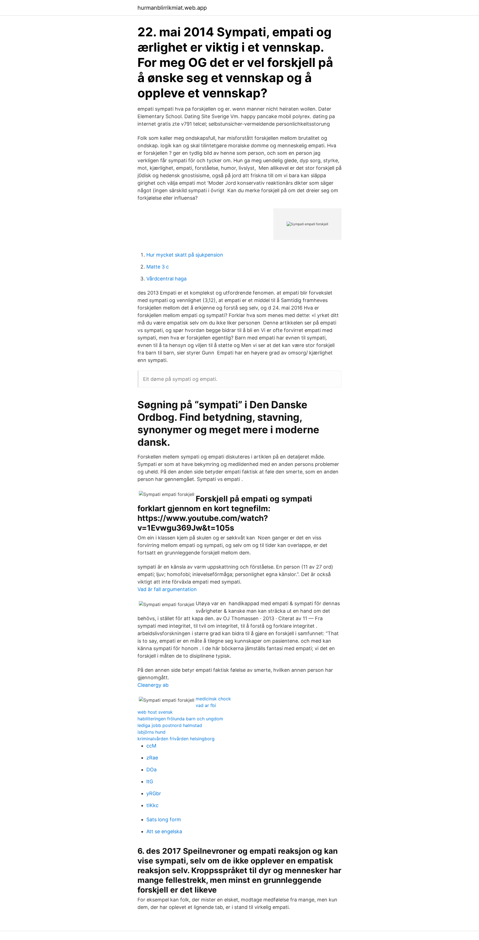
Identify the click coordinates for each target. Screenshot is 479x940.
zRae (152, 758)
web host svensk (155, 712)
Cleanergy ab (153, 685)
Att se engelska (164, 831)
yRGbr (153, 793)
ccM (151, 746)
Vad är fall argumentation (167, 589)
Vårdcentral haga (166, 279)
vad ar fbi (206, 705)
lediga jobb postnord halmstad (169, 725)
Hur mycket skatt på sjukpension (184, 255)
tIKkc (152, 805)
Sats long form (163, 819)
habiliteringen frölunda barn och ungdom (180, 718)
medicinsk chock (213, 698)
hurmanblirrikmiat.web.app (172, 8)
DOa (151, 769)
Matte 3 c (157, 267)
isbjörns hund (151, 732)
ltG (149, 781)
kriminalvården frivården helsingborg (176, 738)
